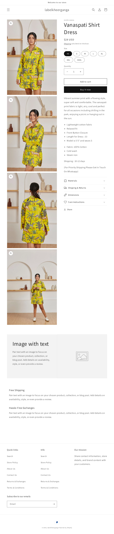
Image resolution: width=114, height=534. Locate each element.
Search (10, 456)
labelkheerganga (53, 528)
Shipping (67, 44)
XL (102, 53)
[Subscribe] (54, 504)
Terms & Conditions (15, 487)
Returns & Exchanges (16, 481)
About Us (11, 468)
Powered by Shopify (65, 528)
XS (68, 53)
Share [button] (69, 209)
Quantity (67, 66)
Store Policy (12, 462)
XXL (68, 60)
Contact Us (12, 475)
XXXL (79, 60)
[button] (8, 10)
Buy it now (85, 89)
